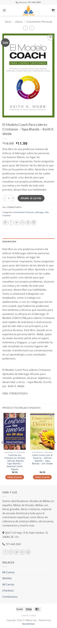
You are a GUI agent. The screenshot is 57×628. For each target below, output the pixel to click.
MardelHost (28, 623)
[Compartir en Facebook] (11, 222)
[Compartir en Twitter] (16, 222)
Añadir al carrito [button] (14, 477)
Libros (18, 21)
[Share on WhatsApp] (5, 222)
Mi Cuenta (8, 572)
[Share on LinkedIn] (33, 222)
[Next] (54, 449)
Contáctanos (10, 596)
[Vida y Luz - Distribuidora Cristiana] (28, 10)
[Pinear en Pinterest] (28, 222)
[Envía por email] (22, 222)
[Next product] (25, 27)
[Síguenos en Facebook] (5, 552)
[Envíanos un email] (22, 552)
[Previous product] (31, 27)
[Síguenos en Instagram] (11, 552)
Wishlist (7, 578)
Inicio (8, 21)
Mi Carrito (8, 584)
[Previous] (2, 449)
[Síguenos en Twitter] (16, 552)
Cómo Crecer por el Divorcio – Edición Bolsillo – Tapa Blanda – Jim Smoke (42, 459)
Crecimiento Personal (39, 21)
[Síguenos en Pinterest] (28, 552)
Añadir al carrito (31, 198)
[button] (4, 10)
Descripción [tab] (9, 241)
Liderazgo (39, 212)
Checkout (8, 590)
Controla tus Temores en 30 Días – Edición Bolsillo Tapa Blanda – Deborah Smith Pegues (14, 462)
